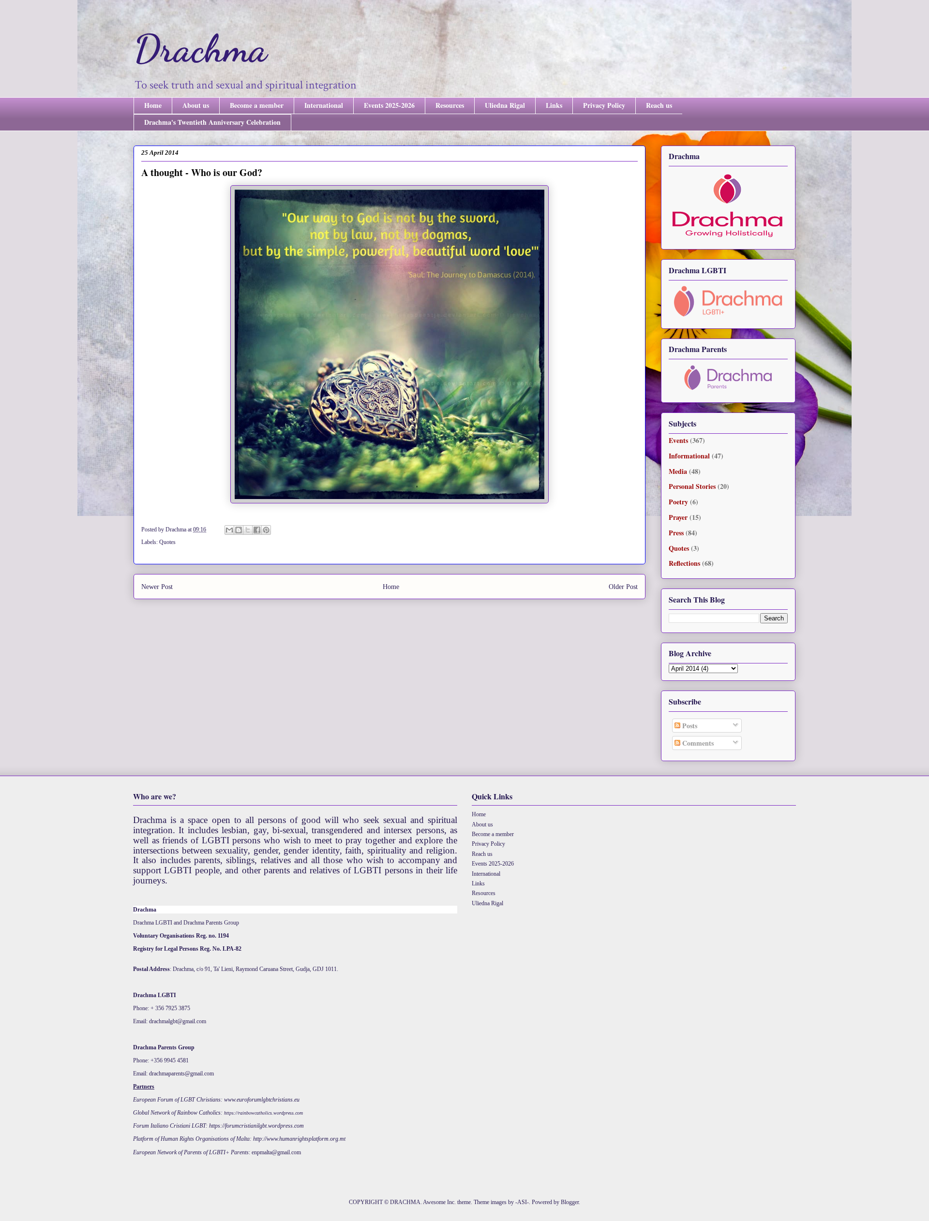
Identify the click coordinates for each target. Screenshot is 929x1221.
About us (195, 105)
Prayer (678, 517)
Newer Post (157, 586)
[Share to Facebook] (257, 530)
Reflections (684, 563)
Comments (697, 743)
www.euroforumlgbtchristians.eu (262, 1099)
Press (676, 533)
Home (153, 105)
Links (554, 105)
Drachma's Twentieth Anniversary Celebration (212, 122)
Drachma (200, 48)
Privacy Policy (604, 105)
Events (678, 440)
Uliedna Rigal (505, 105)
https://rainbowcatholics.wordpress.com (263, 1113)
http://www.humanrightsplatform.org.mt (299, 1138)
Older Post (623, 586)
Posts (688, 726)
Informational (689, 456)
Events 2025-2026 (389, 105)
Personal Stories (692, 486)
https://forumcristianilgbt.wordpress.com (256, 1125)
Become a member (257, 105)
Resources (449, 105)
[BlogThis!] (238, 530)
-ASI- (522, 1202)
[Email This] (229, 530)
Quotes (167, 542)
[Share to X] (248, 530)
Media (678, 471)
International (323, 105)
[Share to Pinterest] (266, 530)
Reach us (659, 105)
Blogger (570, 1202)
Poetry (678, 502)
